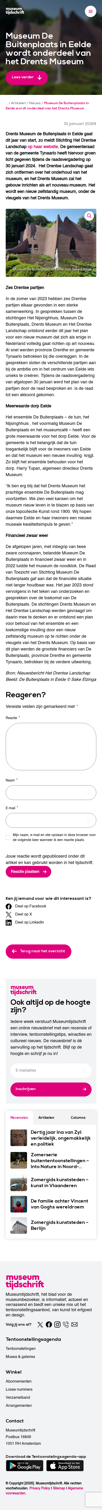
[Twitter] (40, 1324)
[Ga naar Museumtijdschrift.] (7, 103)
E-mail (12, 808)
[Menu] (90, 11)
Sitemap (59, 1488)
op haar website (43, 146)
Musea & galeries (20, 1357)
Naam (12, 780)
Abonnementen (19, 1381)
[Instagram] (57, 1324)
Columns (78, 1117)
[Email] (74, 1324)
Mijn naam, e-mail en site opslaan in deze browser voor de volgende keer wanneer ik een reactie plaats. (54, 837)
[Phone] (66, 1324)
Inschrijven (26, 1089)
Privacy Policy (39, 1488)
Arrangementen (19, 1406)
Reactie (13, 718)
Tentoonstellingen (21, 1349)
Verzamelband (18, 1397)
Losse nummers (19, 1389)
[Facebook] (49, 1324)
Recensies (19, 1117)
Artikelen (46, 1117)
